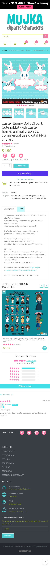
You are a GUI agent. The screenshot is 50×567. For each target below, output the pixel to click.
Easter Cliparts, (34, 198)
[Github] (5, 437)
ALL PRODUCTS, (17, 196)
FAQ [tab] (21, 209)
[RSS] (8, 437)
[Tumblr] (17, 437)
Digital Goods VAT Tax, (19, 198)
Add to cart (21, 166)
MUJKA (14, 192)
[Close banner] (47, 4)
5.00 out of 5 (31, 361)
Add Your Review (8, 146)
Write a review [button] (25, 386)
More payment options (25, 179)
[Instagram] (36, 432)
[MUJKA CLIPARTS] (25, 22)
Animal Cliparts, (31, 196)
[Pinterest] (43, 432)
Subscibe (7, 536)
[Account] (15, 44)
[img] (5, 401)
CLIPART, (40, 196)
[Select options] (44, 348)
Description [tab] (9, 209)
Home (4, 50)
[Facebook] (13, 155)
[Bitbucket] (14, 437)
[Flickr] (11, 437)
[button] (21, 105)
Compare (6, 160)
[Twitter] (21, 155)
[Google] (2, 437)
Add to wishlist (20, 160)
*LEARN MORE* (25, 7)
